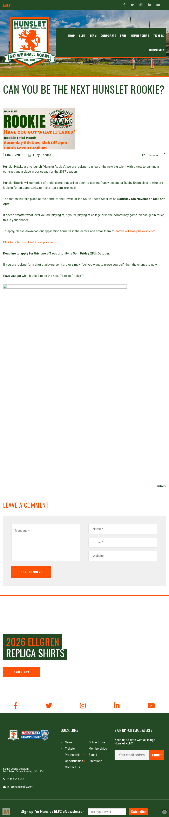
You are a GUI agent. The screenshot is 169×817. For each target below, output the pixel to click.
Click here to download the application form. (33, 242)
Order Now (21, 672)
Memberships (98, 748)
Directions (95, 761)
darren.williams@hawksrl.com (135, 231)
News (69, 742)
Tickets (70, 748)
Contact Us (72, 767)
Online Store (97, 742)
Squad (93, 755)
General (153, 155)
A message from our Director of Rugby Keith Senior (47, 5)
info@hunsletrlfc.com (20, 786)
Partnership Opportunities (74, 758)
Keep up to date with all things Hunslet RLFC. (135, 741)
